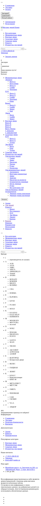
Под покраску (15, 211)
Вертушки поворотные (18, 174)
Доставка (8, 7)
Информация (6, 414)
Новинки (8, 223)
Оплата (8, 9)
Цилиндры (14, 168)
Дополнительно (7, 428)
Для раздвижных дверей (14, 190)
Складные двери (11, 39)
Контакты (9, 424)
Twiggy (12, 142)
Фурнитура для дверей (13, 45)
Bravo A (13, 82)
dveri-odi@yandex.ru (12, 460)
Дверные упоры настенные (20, 195)
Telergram (4, 53)
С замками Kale (11, 133)
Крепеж (12, 219)
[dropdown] (2, 2)
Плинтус (8, 43)
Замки (12, 160)
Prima (12, 101)
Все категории (10, 33)
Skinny (12, 109)
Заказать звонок (11, 56)
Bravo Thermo (10, 129)
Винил (7, 103)
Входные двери (11, 37)
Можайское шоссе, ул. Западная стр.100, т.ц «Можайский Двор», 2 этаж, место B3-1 (21, 468)
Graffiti (12, 87)
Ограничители (10, 192)
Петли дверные (15, 184)
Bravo (12, 115)
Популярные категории (9, 439)
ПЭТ (7, 91)
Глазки (12, 158)
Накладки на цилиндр (18, 180)
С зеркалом (9, 131)
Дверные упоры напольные (20, 193)
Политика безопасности (14, 422)
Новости (8, 229)
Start (11, 111)
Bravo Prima (14, 84)
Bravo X (13, 85)
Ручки (12, 166)
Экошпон (8, 80)
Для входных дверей (13, 156)
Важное (8, 221)
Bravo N (8, 125)
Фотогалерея (10, 227)
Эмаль (7, 113)
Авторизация (10, 22)
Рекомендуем (10, 225)
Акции (7, 203)
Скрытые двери (11, 41)
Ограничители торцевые (19, 182)
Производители (11, 435)
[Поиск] (25, 49)
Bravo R (8, 123)
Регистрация (10, 24)
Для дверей (9, 205)
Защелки (13, 178)
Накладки (13, 162)
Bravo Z (8, 127)
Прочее (12, 164)
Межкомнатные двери (13, 35)
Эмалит (12, 217)
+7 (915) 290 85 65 (7, 51)
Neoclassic (13, 89)
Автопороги (14, 172)
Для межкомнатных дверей (15, 170)
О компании (9, 5)
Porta (11, 148)
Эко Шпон (9, 144)
